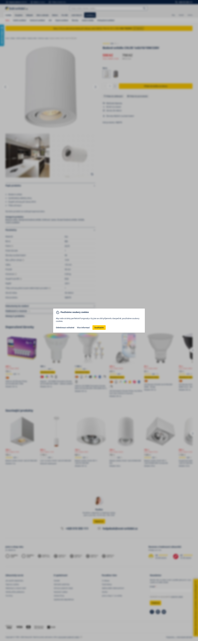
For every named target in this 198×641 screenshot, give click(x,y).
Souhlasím (99, 327)
